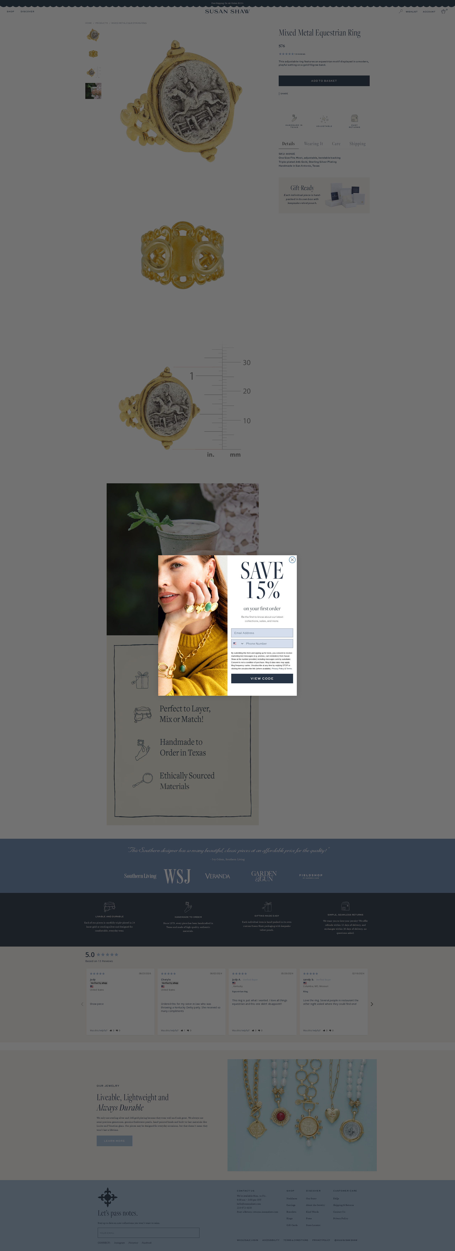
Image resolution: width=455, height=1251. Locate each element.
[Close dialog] (292, 560)
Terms (289, 669)
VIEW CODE (262, 678)
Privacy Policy (278, 669)
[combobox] (237, 643)
